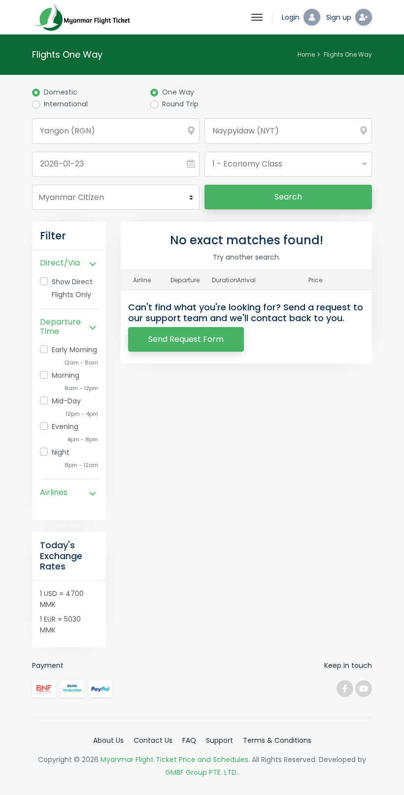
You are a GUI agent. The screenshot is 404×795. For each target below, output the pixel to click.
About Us (108, 740)
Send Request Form (186, 339)
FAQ (189, 740)
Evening (65, 426)
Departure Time (60, 326)
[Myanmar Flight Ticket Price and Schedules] (81, 17)
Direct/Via (60, 262)
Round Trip (180, 104)
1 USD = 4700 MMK (62, 599)
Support (219, 740)
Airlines (53, 492)
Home (306, 55)
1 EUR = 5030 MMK (60, 624)
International (66, 104)
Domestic (60, 92)
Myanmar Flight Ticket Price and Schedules (174, 759)
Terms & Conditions (277, 740)
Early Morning (74, 350)
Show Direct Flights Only (72, 288)
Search (288, 196)
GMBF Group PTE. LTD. (201, 772)
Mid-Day (66, 401)
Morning (65, 375)
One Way (178, 92)
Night (60, 452)
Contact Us (153, 740)
